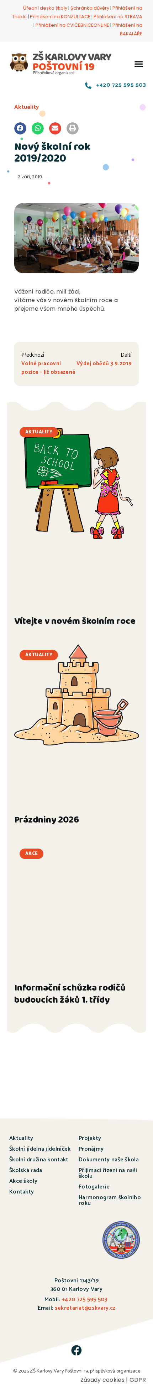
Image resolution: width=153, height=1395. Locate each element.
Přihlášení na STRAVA (118, 16)
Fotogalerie (94, 1187)
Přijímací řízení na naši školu (108, 1173)
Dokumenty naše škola (109, 1160)
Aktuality (26, 107)
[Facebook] (76, 1350)
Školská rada (25, 1170)
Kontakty (21, 1192)
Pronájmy (91, 1149)
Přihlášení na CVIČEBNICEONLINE (72, 25)
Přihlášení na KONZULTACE (60, 16)
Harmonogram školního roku (110, 1200)
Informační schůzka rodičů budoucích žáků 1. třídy (70, 994)
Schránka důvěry (89, 8)
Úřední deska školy (45, 8)
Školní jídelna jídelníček (40, 1149)
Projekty (90, 1138)
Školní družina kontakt (39, 1160)
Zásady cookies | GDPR (113, 1380)
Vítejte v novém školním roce (75, 622)
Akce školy (23, 1181)
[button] (139, 64)
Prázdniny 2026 (46, 820)
